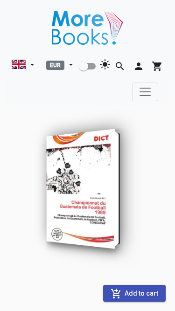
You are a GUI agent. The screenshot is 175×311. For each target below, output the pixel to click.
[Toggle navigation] (145, 92)
